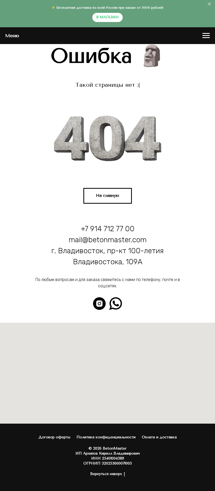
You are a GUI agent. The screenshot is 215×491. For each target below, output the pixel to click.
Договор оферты (54, 437)
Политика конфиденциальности (106, 437)
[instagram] (99, 303)
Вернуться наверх (106, 474)
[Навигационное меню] (206, 35)
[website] (115, 303)
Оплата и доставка (159, 437)
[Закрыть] (209, 4)
